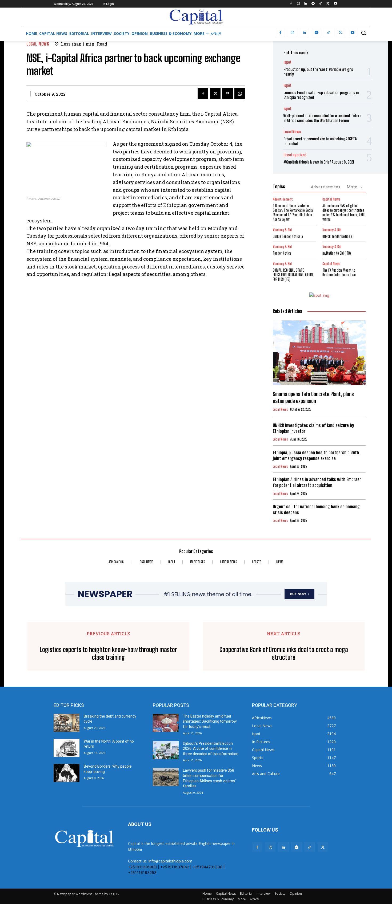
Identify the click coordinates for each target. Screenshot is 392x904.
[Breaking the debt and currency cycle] (66, 723)
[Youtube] (335, 4)
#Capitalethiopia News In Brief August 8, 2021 (318, 162)
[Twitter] (328, 4)
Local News (37, 44)
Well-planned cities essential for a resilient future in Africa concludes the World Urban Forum (322, 118)
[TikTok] (321, 4)
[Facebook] (291, 4)
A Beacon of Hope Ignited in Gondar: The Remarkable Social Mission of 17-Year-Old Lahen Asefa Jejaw (293, 212)
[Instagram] (298, 4)
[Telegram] (313, 4)
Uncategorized (294, 155)
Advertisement (325, 186)
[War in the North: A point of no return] (66, 748)
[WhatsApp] (239, 93)
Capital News (331, 199)
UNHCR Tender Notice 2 (337, 236)
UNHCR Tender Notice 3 (288, 236)
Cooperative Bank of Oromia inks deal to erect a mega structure (283, 653)
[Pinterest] (227, 93)
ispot (287, 62)
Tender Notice (282, 253)
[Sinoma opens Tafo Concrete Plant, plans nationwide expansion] (319, 352)
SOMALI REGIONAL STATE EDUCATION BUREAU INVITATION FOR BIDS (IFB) (293, 275)
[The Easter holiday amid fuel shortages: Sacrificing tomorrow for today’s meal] (166, 723)
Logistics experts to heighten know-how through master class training (108, 653)
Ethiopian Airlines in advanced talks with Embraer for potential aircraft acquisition (317, 482)
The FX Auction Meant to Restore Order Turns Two (339, 272)
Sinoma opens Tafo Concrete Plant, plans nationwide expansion (313, 397)
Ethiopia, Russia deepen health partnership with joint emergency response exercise (316, 455)
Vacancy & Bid (282, 230)
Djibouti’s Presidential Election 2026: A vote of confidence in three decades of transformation (210, 748)
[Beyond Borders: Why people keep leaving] (66, 773)
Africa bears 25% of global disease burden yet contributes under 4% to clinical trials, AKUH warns (343, 212)
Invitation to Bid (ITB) (336, 253)
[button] (363, 32)
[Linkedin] (306, 4)
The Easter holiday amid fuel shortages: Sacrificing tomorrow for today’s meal (210, 721)
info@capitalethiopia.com (170, 861)
